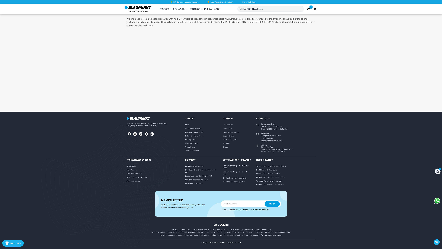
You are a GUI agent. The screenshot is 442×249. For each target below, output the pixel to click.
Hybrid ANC (131, 166)
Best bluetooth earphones (137, 177)
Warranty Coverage (193, 128)
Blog (187, 125)
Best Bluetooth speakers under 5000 (235, 167)
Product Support (229, 139)
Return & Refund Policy (194, 136)
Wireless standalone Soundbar (269, 181)
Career (226, 147)
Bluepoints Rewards (231, 132)
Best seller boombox (193, 183)
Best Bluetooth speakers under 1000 (235, 173)
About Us (226, 143)
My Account (228, 125)
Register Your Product (194, 132)
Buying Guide (228, 136)
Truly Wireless (132, 170)
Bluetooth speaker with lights (235, 178)
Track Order (190, 147)
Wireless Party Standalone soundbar (271, 166)
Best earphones (133, 181)
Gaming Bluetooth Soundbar (268, 173)
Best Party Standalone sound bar (270, 185)
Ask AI (437, 242)
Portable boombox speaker (196, 180)
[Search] (239, 8)
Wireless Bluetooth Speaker (234, 182)
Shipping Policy (191, 143)
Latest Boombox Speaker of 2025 (198, 176)
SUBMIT (272, 204)
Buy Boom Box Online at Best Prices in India (200, 171)
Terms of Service (192, 151)
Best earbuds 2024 (134, 173)
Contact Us (227, 128)
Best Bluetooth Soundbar (266, 170)
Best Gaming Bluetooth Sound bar (270, 177)
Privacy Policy (190, 139)
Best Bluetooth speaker (194, 166)
